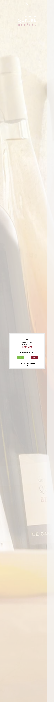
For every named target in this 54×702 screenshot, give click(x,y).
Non (34, 357)
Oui (20, 357)
